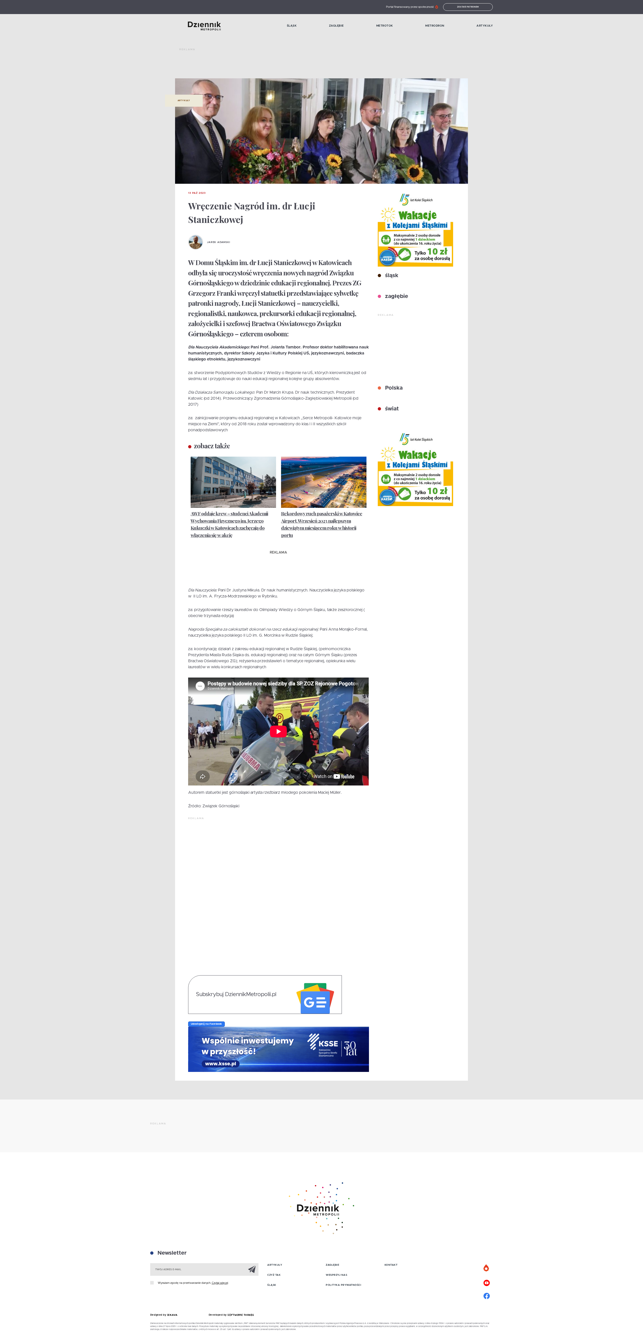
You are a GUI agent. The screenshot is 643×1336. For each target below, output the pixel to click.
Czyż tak (274, 1275)
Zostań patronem (468, 7)
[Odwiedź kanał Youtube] (486, 1282)
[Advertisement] (270, 65)
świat (391, 409)
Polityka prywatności (343, 1285)
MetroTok (384, 25)
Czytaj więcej (220, 1283)
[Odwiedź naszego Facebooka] (486, 1295)
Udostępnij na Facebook (206, 1024)
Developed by (218, 1315)
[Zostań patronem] (486, 1268)
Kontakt (391, 1265)
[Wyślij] (252, 1269)
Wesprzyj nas (336, 1275)
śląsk (391, 275)
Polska (393, 388)
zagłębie (396, 296)
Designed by (158, 1315)
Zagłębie (336, 25)
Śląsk (292, 25)
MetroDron (434, 25)
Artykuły (484, 25)
